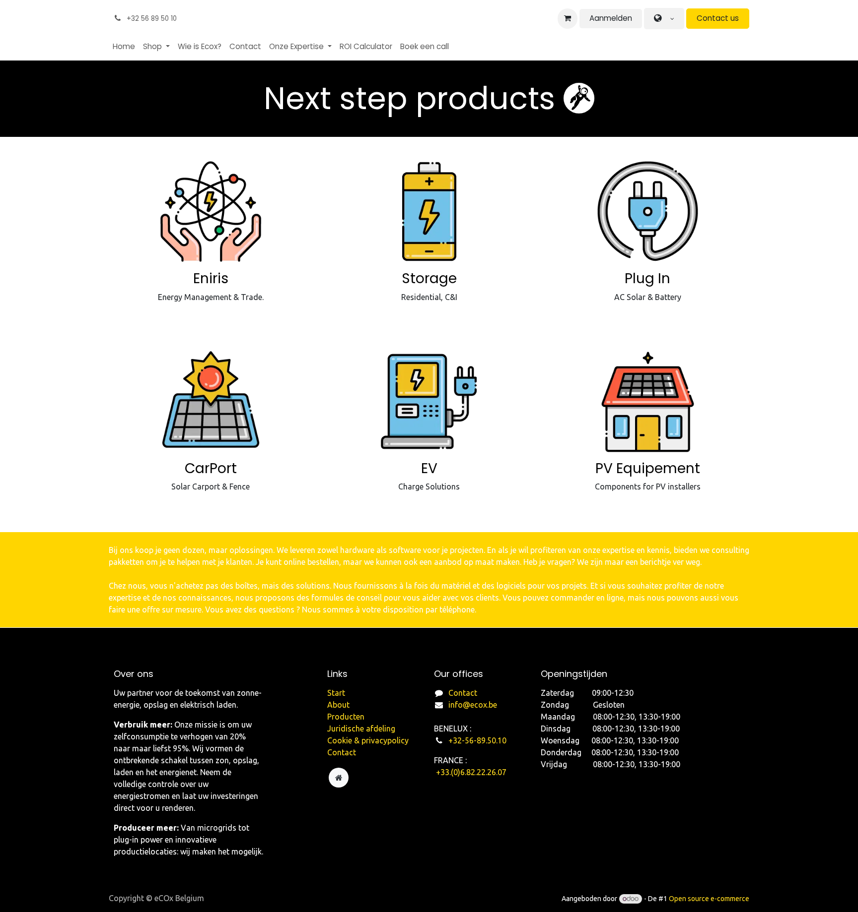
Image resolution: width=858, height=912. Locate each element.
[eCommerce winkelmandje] (567, 18)
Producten (345, 716)
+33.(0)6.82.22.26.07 (471, 772)
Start (336, 692)
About (338, 704)
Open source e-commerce (709, 899)
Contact (462, 692)
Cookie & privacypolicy (368, 740)
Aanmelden (610, 18)
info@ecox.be (472, 704)
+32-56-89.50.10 (478, 740)
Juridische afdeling (361, 728)
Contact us (718, 18)
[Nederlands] (664, 18)
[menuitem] (124, 47)
